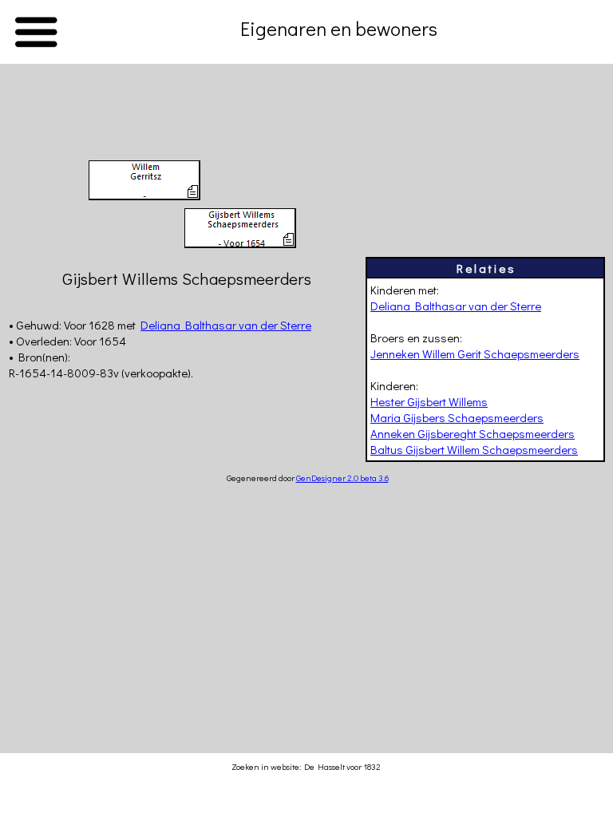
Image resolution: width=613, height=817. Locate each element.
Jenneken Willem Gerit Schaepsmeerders (474, 353)
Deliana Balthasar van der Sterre (455, 306)
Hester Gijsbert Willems (429, 401)
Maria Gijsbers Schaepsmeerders (457, 417)
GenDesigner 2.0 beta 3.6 (342, 477)
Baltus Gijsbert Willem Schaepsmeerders (474, 449)
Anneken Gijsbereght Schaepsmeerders (472, 433)
